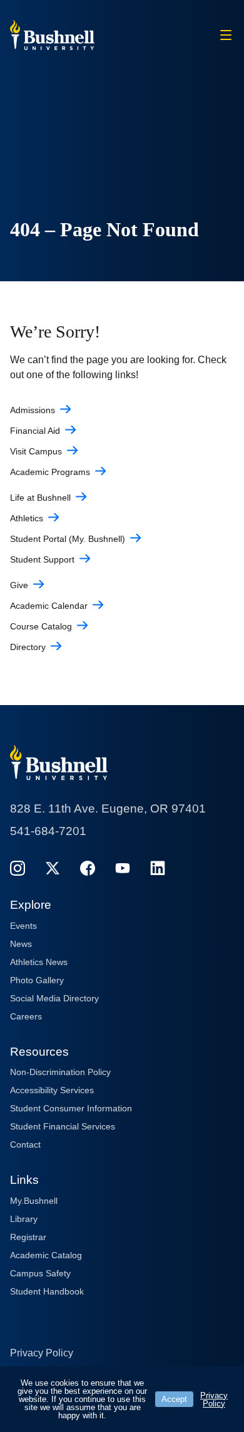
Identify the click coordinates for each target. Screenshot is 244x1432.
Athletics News (39, 962)
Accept (174, 1399)
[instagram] (17, 868)
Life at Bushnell (40, 498)
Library (24, 1219)
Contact (25, 1144)
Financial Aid (35, 431)
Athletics (26, 518)
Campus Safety (40, 1273)
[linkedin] (157, 868)
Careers (26, 1016)
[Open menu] (226, 35)
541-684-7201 (48, 831)
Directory (28, 647)
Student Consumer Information (71, 1108)
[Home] (52, 34)
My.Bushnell (34, 1201)
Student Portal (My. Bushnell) (67, 539)
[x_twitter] (52, 868)
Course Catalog (41, 626)
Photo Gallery (37, 980)
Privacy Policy (41, 1353)
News (21, 944)
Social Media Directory (54, 998)
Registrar (28, 1237)
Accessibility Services (52, 1090)
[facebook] (87, 868)
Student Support (42, 559)
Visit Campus (36, 451)
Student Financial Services (62, 1126)
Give (19, 585)
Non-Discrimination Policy (60, 1072)
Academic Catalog (46, 1255)
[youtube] (122, 868)
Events (23, 926)
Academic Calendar (49, 606)
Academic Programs (50, 472)
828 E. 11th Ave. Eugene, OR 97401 (108, 808)
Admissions (32, 410)
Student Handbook (47, 1291)
